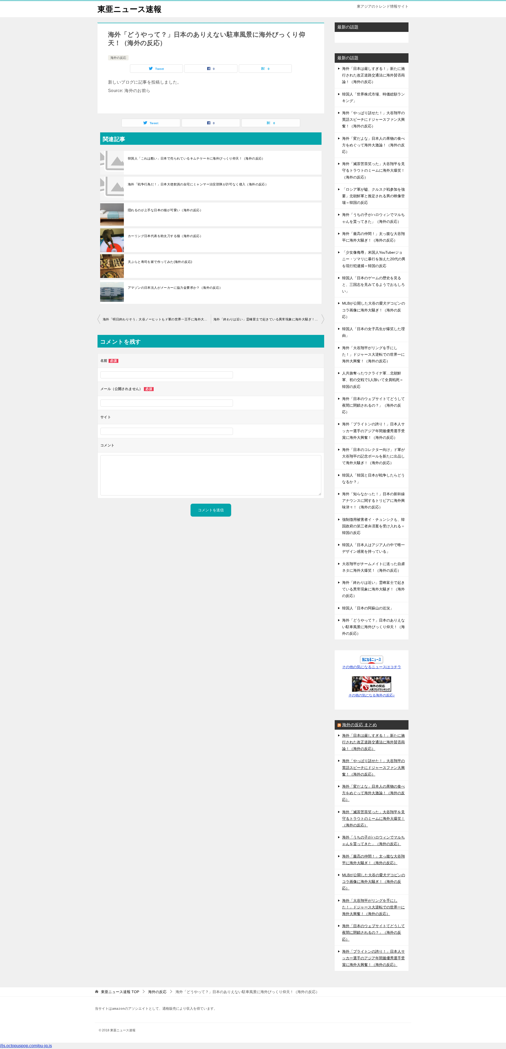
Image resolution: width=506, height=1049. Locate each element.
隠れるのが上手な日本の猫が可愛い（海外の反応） (165, 210)
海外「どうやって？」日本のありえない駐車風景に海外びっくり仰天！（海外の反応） (373, 627)
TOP (120, 992)
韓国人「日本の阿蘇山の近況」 (368, 608)
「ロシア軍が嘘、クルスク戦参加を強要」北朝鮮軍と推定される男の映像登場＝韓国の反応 (373, 196)
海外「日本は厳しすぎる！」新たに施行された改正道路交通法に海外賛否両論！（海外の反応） (373, 75)
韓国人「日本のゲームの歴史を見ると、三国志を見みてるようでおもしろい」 (373, 284)
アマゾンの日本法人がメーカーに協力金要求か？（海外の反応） (175, 288)
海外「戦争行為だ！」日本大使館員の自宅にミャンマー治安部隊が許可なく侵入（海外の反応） (198, 184)
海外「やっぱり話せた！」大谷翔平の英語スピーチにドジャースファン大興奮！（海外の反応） (373, 119)
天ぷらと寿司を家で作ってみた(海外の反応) (160, 262)
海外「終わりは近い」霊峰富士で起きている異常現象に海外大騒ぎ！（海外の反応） (268, 319)
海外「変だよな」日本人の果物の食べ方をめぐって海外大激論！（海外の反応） (373, 145)
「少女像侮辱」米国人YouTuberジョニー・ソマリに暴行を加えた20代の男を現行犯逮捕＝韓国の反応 (373, 259)
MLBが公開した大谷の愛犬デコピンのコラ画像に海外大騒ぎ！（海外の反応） (373, 310)
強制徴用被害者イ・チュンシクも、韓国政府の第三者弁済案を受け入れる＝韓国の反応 (373, 526)
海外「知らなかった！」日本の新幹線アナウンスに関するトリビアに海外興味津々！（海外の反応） (373, 500)
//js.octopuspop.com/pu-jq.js (26, 1045)
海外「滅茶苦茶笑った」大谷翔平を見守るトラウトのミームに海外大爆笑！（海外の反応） (373, 170)
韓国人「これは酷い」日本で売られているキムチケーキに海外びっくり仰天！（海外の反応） (196, 158)
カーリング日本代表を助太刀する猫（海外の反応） (165, 236)
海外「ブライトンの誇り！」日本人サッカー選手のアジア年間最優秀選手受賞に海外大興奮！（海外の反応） (373, 430)
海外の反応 (118, 58)
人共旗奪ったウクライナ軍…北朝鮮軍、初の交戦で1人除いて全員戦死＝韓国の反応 (372, 379)
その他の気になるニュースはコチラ (371, 667)
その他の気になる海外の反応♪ (371, 695)
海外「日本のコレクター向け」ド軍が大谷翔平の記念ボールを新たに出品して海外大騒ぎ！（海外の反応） (373, 456)
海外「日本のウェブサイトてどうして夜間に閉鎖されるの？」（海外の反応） (373, 405)
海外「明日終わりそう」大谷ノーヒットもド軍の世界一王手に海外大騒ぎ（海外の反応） (157, 319)
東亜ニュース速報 (130, 9)
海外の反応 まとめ (359, 725)
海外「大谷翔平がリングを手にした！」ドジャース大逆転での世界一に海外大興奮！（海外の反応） (373, 354)
